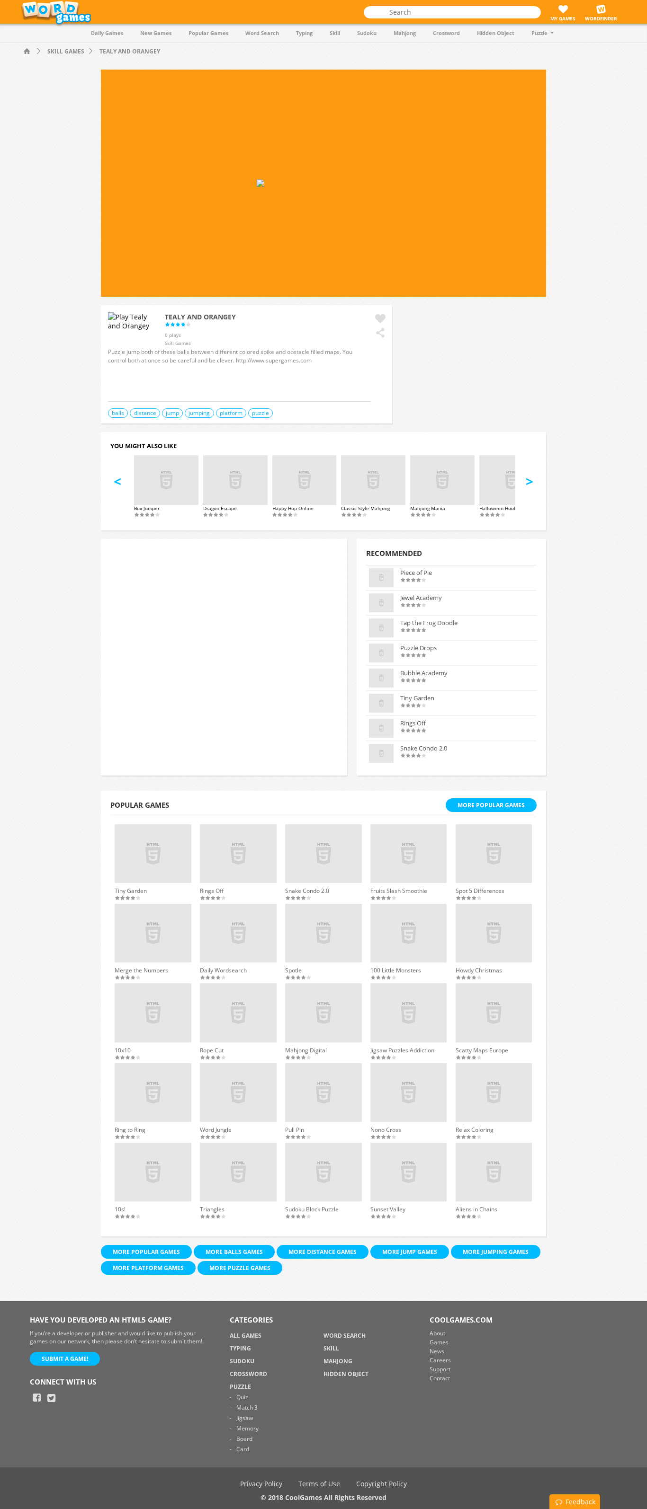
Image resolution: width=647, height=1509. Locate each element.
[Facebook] (36, 1397)
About (437, 1333)
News (437, 1351)
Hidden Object (495, 32)
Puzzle (539, 32)
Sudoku (367, 32)
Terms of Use (319, 1483)
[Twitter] (51, 1397)
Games (439, 1342)
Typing (304, 32)
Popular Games (208, 32)
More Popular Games (491, 805)
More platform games (148, 1268)
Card (242, 1449)
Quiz (242, 1397)
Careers (440, 1360)
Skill (335, 32)
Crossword (446, 32)
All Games (245, 1336)
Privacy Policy (261, 1483)
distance (145, 413)
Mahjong (405, 32)
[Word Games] (28, 51)
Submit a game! (65, 1359)
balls (118, 413)
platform (231, 413)
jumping (199, 413)
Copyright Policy (381, 1483)
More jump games (409, 1252)
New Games (155, 32)
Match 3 (247, 1407)
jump (172, 413)
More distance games (322, 1252)
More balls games (234, 1252)
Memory (247, 1428)
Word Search (262, 32)
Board (244, 1439)
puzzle (260, 413)
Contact (440, 1378)
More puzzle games (239, 1268)
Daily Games (107, 32)
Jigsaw (244, 1418)
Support (440, 1369)
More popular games (146, 1252)
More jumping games (496, 1252)
